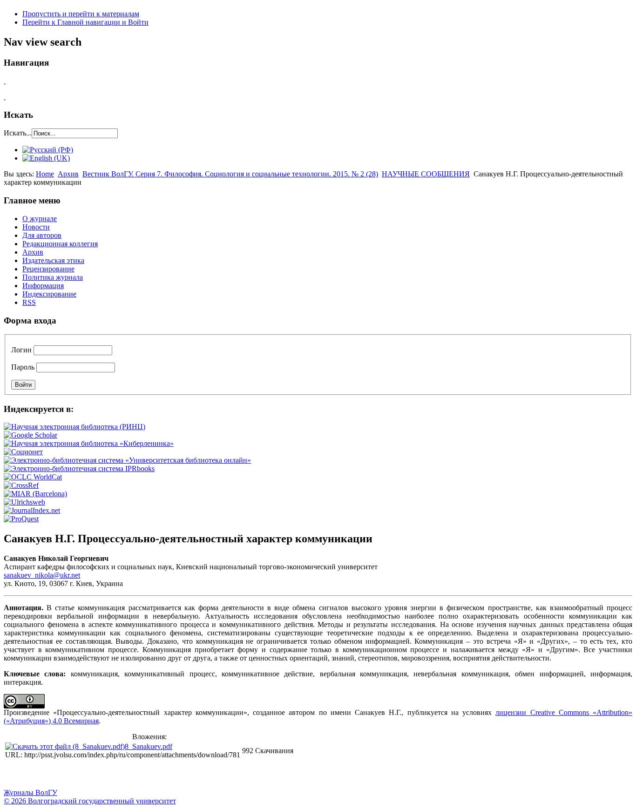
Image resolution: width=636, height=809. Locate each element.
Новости (36, 227)
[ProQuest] (21, 519)
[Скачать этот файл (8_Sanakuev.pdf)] (65, 746)
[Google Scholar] (30, 435)
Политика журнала (52, 277)
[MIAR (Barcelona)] (35, 494)
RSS (29, 302)
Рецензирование (48, 269)
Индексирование (49, 294)
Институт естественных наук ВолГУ (155, 775)
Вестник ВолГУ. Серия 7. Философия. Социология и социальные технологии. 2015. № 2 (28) (230, 174)
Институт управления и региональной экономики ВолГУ (178, 775)
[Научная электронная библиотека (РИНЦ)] (74, 427)
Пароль (22, 367)
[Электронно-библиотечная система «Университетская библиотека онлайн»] (127, 460)
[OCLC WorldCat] (33, 477)
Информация (43, 286)
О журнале (39, 218)
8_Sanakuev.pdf (148, 746)
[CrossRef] (21, 485)
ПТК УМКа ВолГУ (62, 775)
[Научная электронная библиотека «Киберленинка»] (89, 443)
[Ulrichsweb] (24, 502)
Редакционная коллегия (60, 244)
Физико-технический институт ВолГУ (108, 775)
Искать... (18, 133)
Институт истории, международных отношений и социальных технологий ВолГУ (271, 775)
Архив (68, 174)
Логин (21, 350)
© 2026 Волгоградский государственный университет (90, 801)
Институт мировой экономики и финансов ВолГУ (201, 775)
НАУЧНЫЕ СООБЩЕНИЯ (426, 174)
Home (45, 174)
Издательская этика (53, 260)
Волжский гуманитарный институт (38, 775)
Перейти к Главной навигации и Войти (85, 22)
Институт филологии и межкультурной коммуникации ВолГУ (225, 775)
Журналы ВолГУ (30, 792)
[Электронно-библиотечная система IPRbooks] (79, 468)
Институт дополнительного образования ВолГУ (294, 775)
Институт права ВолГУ (248, 775)
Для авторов (41, 235)
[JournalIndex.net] (32, 510)
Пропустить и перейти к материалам (80, 14)
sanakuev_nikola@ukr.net (42, 575)
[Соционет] (23, 452)
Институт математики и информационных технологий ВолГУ (85, 775)
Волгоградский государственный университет (15, 775)
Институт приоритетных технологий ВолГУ (131, 775)
